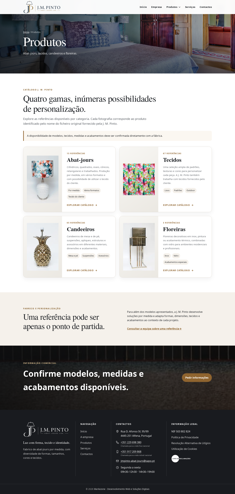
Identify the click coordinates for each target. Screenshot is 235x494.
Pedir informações (196, 377)
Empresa (156, 6)
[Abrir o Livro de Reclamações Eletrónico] (181, 459)
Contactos (206, 6)
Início (143, 6)
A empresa (86, 437)
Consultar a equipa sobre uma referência (154, 328)
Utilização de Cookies (184, 449)
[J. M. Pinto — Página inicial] (44, 7)
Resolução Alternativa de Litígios (191, 443)
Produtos (86, 443)
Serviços (190, 6)
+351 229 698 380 (131, 442)
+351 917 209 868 (131, 451)
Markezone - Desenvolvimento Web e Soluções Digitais (121, 489)
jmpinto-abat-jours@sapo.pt (138, 461)
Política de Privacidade (185, 437)
